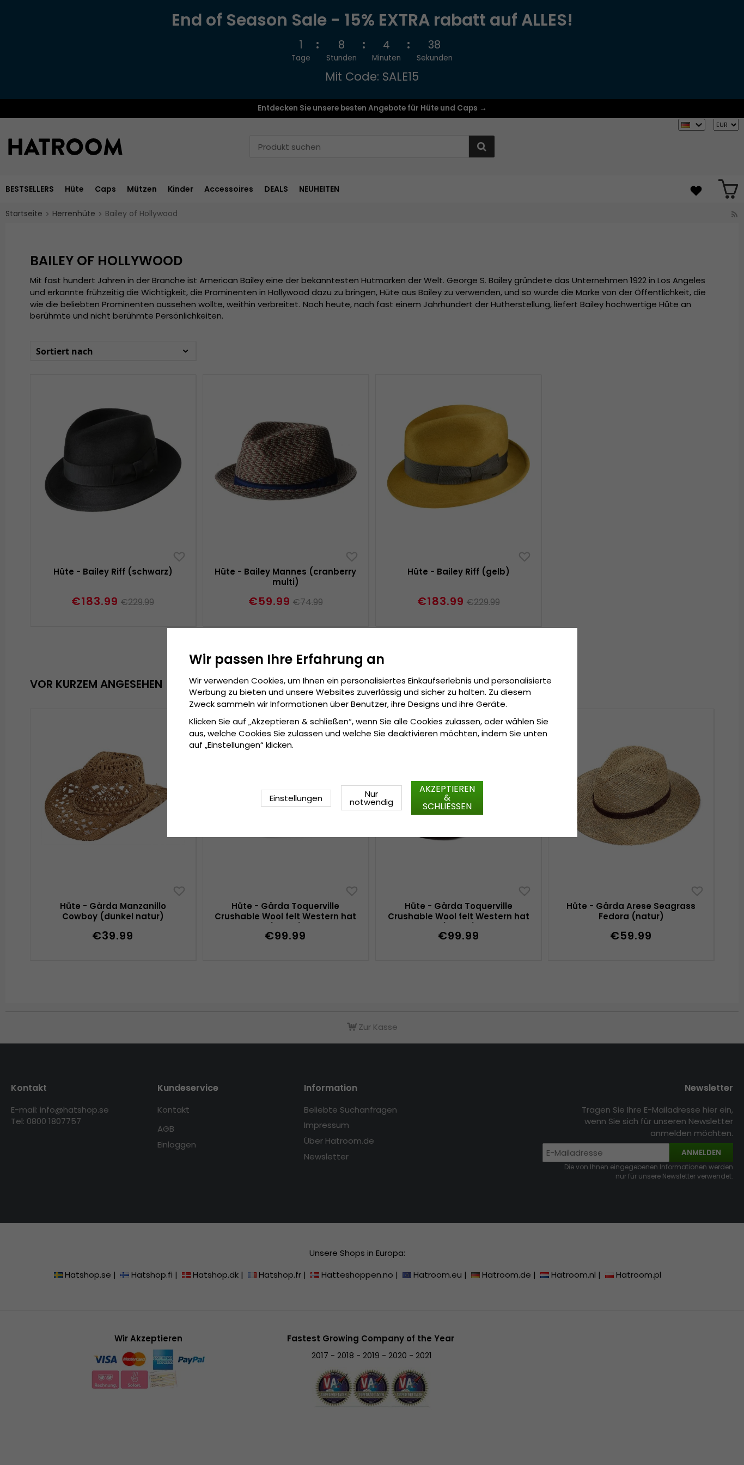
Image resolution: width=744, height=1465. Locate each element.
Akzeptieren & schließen (447, 798)
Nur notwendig (371, 798)
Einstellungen (296, 798)
